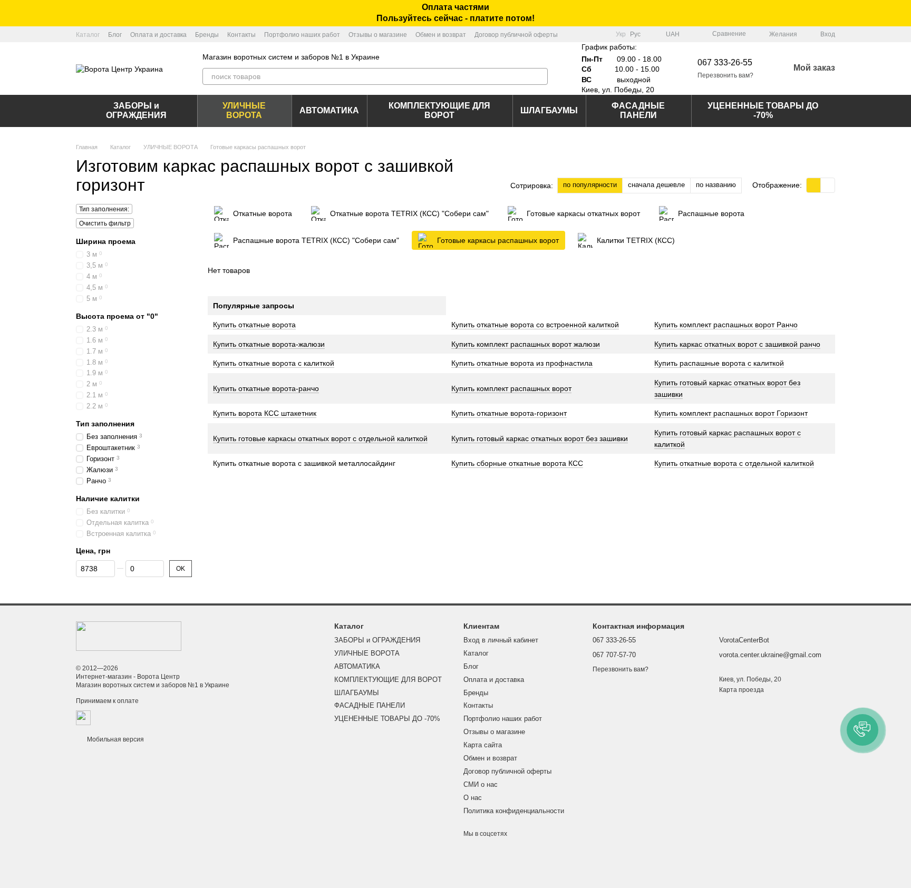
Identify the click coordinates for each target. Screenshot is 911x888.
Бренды (207, 34)
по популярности (590, 185)
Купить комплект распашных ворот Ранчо (726, 324)
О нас (472, 798)
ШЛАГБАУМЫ (549, 110)
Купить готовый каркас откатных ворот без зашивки (539, 438)
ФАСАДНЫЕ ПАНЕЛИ (638, 110)
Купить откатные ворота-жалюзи (269, 344)
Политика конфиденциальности (513, 811)
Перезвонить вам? (725, 75)
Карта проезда (741, 690)
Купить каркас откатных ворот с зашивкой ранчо (737, 344)
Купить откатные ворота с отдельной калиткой (734, 463)
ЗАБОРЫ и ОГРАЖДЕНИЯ (136, 110)
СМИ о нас (480, 784)
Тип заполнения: (104, 209)
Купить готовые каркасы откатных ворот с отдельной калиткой (320, 438)
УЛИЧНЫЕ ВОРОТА (244, 110)
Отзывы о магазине (377, 34)
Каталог (88, 34)
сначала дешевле (656, 185)
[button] (902, 13)
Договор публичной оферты (516, 34)
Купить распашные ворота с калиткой (719, 363)
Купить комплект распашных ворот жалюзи (525, 344)
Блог (115, 34)
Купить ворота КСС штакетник (264, 413)
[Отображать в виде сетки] (814, 185)
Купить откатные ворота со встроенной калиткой (535, 324)
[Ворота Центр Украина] (128, 635)
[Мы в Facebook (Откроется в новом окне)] (575, 34)
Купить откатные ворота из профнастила (522, 363)
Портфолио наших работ (302, 34)
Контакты (241, 34)
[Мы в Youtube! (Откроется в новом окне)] (588, 34)
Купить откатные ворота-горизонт (509, 413)
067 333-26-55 (724, 62)
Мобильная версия (114, 739)
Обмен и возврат (440, 34)
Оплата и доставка (158, 34)
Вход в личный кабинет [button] (500, 640)
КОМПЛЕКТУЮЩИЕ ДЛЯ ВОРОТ (439, 110)
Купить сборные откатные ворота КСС (517, 463)
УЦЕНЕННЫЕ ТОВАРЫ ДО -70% (763, 110)
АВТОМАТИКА (329, 110)
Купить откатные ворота (254, 324)
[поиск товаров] (539, 76)
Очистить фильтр (105, 223)
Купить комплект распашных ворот (511, 388)
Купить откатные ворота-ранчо (266, 388)
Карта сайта (482, 745)
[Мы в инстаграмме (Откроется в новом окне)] (601, 34)
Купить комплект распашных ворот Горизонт (731, 413)
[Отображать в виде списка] (828, 185)
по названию (716, 185)
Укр (621, 34)
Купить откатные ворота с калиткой (273, 363)
